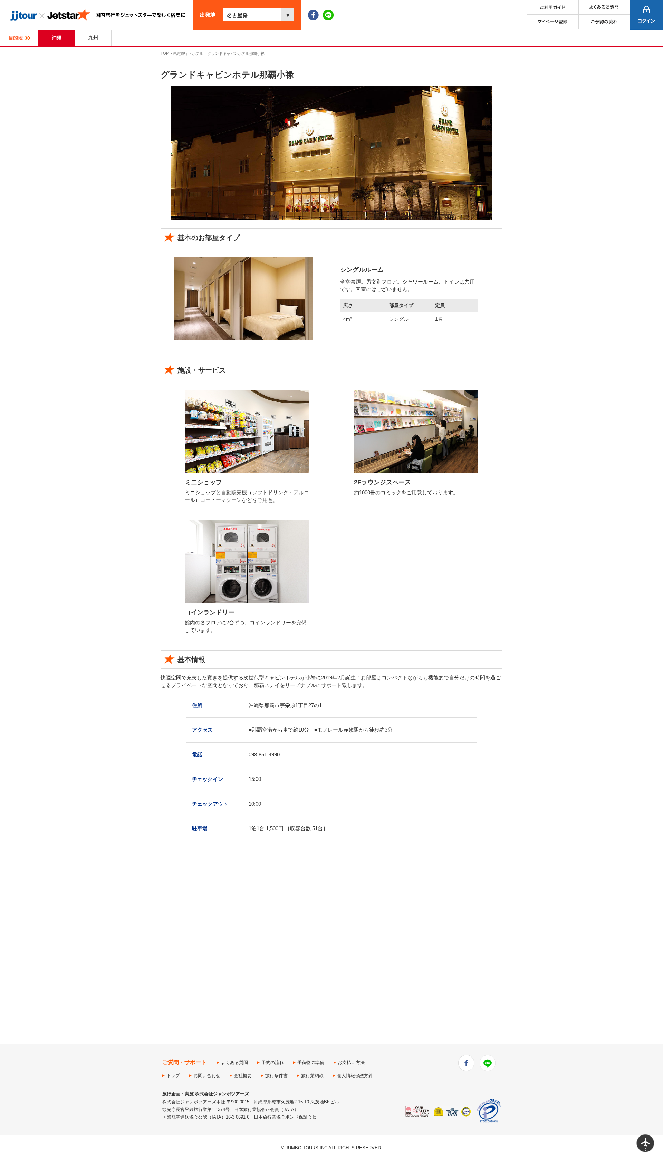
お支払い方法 (351, 1062)
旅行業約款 (312, 1075)
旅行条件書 (276, 1075)
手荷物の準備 (310, 1062)
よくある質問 (234, 1062)
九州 (93, 37)
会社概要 (243, 1075)
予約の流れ (272, 1062)
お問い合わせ (206, 1075)
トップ (173, 1075)
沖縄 (56, 37)
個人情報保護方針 (355, 1075)
